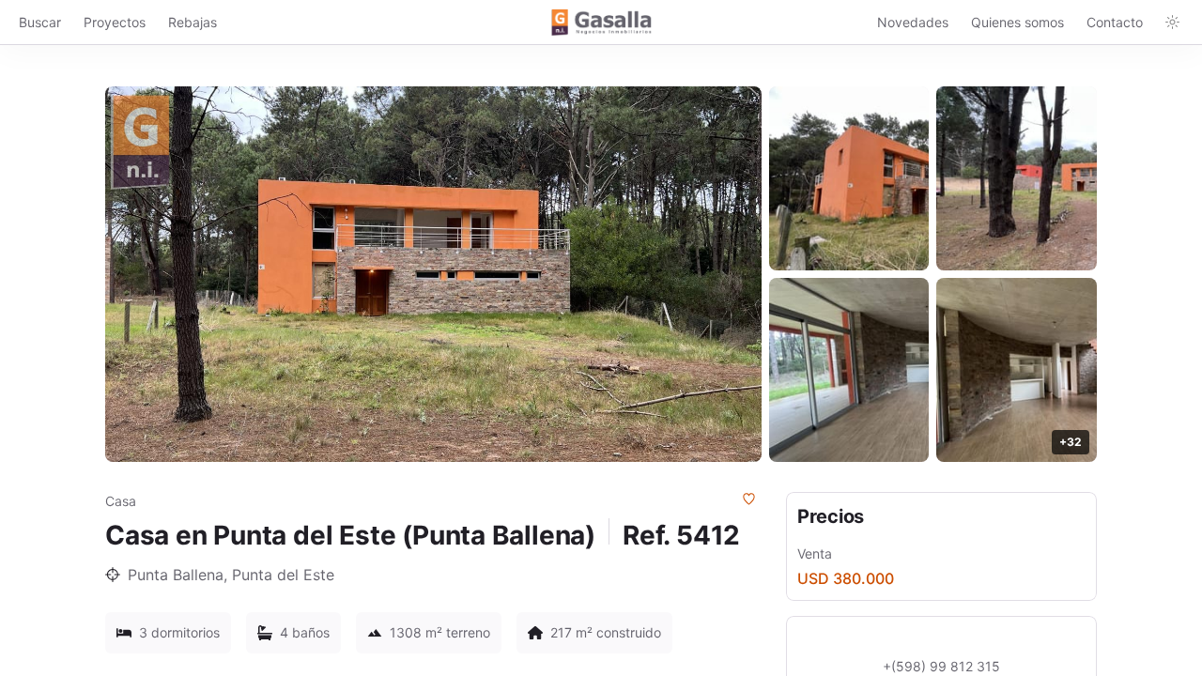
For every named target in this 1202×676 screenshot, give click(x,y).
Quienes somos (1017, 22)
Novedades (912, 22)
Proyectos (115, 22)
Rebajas (192, 22)
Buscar (40, 22)
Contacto (1114, 22)
